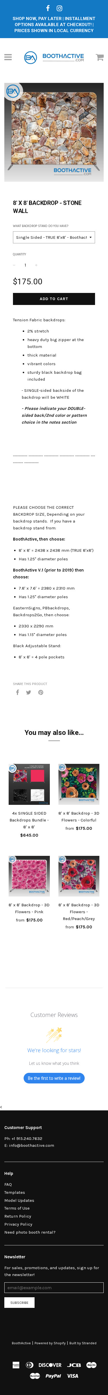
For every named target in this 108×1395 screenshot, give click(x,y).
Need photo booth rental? (30, 1232)
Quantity (19, 254)
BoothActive (21, 1343)
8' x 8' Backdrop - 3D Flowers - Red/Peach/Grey (78, 911)
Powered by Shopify (50, 1343)
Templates (14, 1192)
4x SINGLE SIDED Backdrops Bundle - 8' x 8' (29, 820)
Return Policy (17, 1216)
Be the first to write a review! (54, 1078)
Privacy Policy (18, 1224)
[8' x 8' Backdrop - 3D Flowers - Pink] (29, 877)
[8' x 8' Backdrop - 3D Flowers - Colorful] (79, 785)
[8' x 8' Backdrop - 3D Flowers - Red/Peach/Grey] (79, 877)
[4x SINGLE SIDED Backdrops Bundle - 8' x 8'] (29, 785)
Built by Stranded (82, 1343)
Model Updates (19, 1200)
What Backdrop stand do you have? (40, 226)
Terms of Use (17, 1208)
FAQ (8, 1184)
